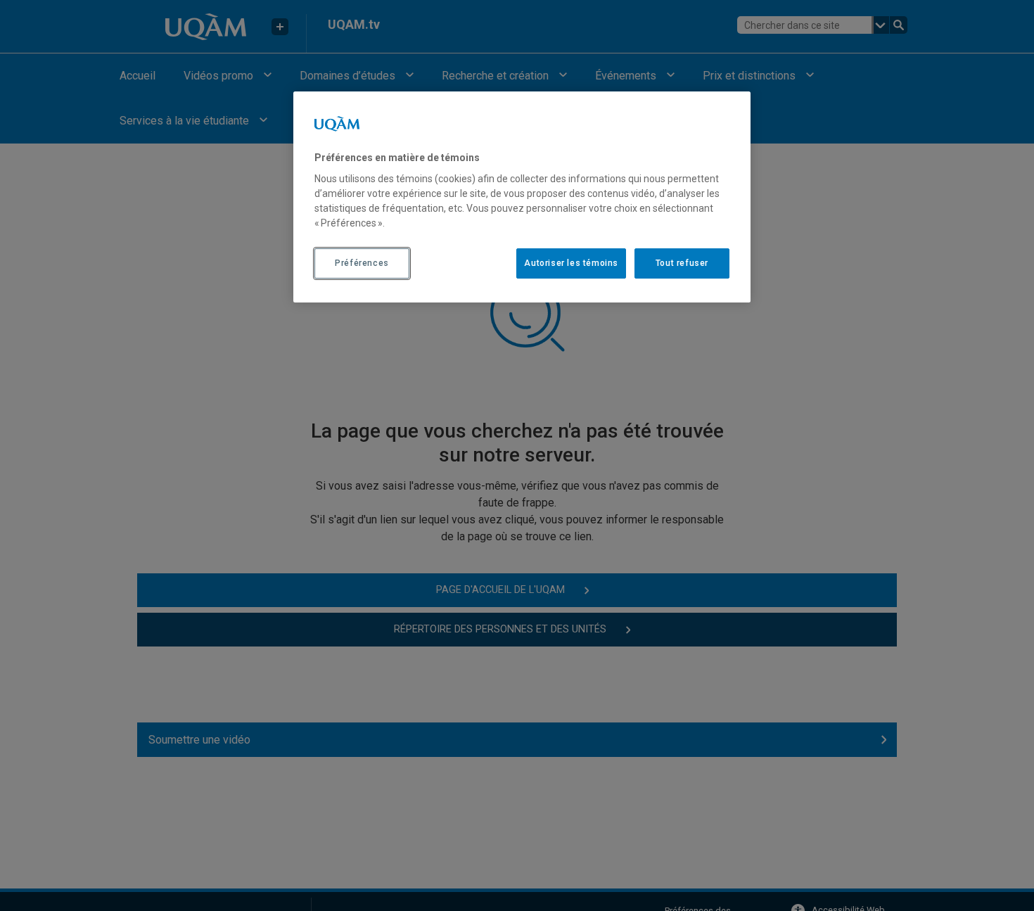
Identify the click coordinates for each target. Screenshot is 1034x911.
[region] (522, 196)
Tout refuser (682, 263)
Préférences (362, 263)
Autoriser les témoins (571, 263)
